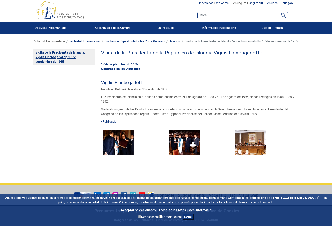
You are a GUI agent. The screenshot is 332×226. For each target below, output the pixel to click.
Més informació (199, 210)
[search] (242, 15)
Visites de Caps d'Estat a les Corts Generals (135, 41)
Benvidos (271, 3)
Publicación (110, 121)
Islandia (175, 41)
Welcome (222, 3)
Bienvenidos (205, 3)
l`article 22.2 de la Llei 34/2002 (293, 198)
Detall (188, 217)
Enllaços (287, 3)
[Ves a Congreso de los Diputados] (60, 11)
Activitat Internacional (85, 41)
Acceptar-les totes (172, 210)
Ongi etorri (256, 3)
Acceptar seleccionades (139, 210)
